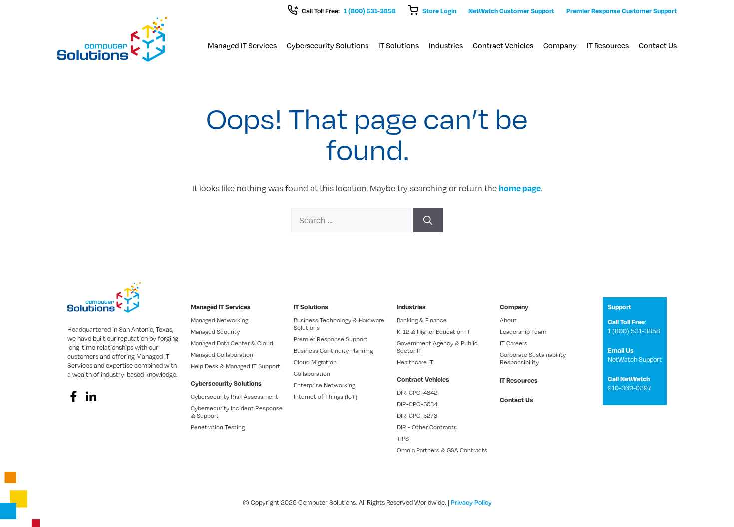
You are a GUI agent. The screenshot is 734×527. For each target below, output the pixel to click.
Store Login (439, 11)
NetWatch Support (635, 359)
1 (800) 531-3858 (370, 11)
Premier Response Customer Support (621, 11)
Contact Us (658, 45)
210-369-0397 (629, 387)
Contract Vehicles (503, 45)
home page (520, 188)
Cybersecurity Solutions (327, 45)
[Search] (428, 220)
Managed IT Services (242, 45)
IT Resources (608, 45)
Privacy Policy (471, 502)
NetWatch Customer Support (511, 11)
